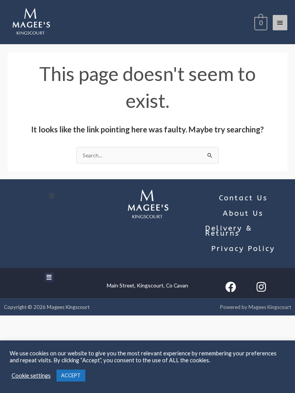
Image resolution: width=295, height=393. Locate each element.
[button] (51, 196)
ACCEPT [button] (71, 375)
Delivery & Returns (228, 231)
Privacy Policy (243, 248)
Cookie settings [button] (31, 375)
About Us (243, 213)
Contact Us (243, 198)
